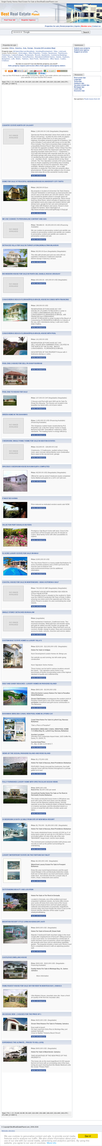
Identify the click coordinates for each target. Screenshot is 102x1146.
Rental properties (66, 26)
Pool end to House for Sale (14, 392)
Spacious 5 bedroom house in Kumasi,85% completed (26, 467)
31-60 (17, 82)
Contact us (96, 26)
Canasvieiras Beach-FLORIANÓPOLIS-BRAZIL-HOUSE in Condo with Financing (35, 300)
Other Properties (34, 53)
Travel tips (78, 81)
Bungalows (6, 59)
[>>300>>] (13, 84)
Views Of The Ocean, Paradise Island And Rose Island (26, 753)
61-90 (22, 82)
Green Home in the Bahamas (14, 414)
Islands (58, 57)
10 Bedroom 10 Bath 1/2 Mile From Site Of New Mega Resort (28, 819)
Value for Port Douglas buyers (17, 525)
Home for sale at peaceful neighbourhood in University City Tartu (32, 181)
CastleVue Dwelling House (14, 957)
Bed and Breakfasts (27, 51)
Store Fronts (34, 59)
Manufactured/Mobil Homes (45, 57)
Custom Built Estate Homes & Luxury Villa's (22, 640)
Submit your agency (81, 50)
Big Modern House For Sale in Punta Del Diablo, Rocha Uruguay (31, 274)
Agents (77, 26)
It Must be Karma (10, 498)
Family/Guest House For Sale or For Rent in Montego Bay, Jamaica (32, 986)
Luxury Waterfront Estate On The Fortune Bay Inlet (26, 855)
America (18, 48)
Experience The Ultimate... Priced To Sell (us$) (23, 1042)
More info (51, 1142)
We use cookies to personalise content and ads (24, 219)
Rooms (10, 57)
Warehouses (44, 59)
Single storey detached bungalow (18, 612)
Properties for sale (52, 26)
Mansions (17, 57)
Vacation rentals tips (81, 85)
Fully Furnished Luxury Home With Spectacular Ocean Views (30, 782)
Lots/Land (62, 51)
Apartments (45, 55)
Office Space (54, 59)
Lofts (13, 59)
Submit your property (82, 48)
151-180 (42, 82)
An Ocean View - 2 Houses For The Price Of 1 (21, 1014)
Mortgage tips (79, 87)
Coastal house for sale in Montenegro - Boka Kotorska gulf (30, 582)
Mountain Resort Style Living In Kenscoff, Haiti (23, 922)
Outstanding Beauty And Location (17, 889)
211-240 (57, 82)
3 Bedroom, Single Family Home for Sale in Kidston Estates (28, 441)
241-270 (64, 82)
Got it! (88, 1136)
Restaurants (29, 55)
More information (38, 175)
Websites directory (8, 1131)
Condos (44, 53)
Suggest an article (81, 52)
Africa (11, 48)
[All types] (16, 51)
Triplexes (25, 59)
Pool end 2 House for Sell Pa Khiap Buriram (22, 363)
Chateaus (5, 61)
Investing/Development (44, 51)
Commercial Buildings (59, 55)
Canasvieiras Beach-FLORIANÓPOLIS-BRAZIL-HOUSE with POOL (29, 333)
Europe (30, 48)
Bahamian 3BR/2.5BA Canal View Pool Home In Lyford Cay (27, 714)
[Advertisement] (51, 38)
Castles (63, 59)
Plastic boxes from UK (92, 99)
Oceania (37, 48)
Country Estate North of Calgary (18, 125)
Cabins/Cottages (18, 55)
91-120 (28, 82)
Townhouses (62, 53)
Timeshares (6, 55)
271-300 (5, 84)
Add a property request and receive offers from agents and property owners (36, 66)
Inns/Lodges (22, 53)
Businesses (52, 53)
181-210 (50, 82)
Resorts (37, 55)
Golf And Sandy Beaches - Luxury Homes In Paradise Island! (29, 684)
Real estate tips (80, 78)
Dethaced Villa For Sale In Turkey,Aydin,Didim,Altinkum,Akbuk (30, 245)
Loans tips (78, 89)
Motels (18, 59)
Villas (56, 51)
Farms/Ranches (28, 57)
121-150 (35, 82)
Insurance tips (79, 91)
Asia (24, 48)
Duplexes (65, 57)
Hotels (4, 57)
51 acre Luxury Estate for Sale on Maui (20, 553)
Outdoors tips (79, 83)
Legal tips (77, 80)
